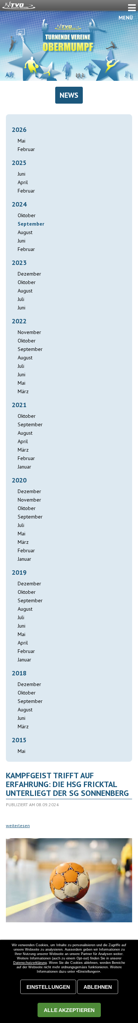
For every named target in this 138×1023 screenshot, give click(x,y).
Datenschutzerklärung (30, 963)
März (23, 391)
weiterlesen (18, 825)
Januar (24, 466)
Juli (21, 299)
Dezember (29, 273)
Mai (21, 140)
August (25, 232)
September (30, 349)
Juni (21, 173)
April (23, 182)
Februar (26, 149)
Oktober (27, 215)
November (29, 332)
